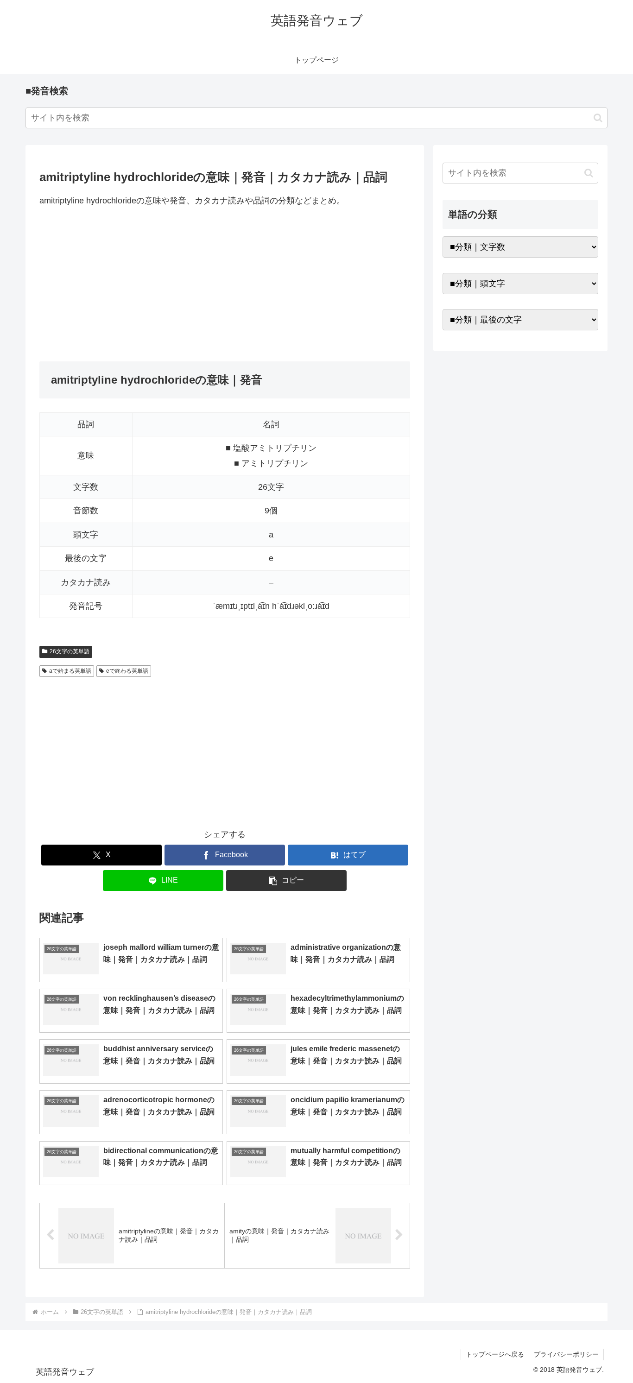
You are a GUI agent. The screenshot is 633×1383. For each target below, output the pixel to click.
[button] (598, 118)
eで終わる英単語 (127, 671)
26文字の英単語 (69, 651)
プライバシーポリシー (566, 1354)
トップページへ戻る (495, 1354)
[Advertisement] (224, 284)
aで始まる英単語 (70, 671)
